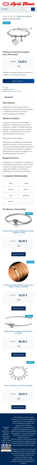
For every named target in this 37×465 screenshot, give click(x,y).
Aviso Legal (5, 436)
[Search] (33, 9)
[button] (31, 28)
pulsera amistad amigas (15, 91)
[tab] (18, 97)
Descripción (8, 97)
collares (26, 183)
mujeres (26, 189)
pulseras (11, 16)
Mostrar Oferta (18, 81)
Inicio (5, 16)
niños (10, 195)
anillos (11, 183)
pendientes (26, 195)
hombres (10, 189)
